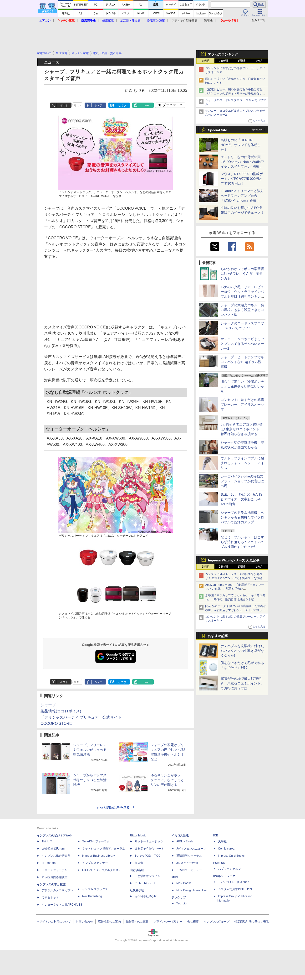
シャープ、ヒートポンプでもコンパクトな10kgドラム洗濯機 (242, 361)
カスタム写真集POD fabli (235, 889)
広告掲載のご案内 (109, 921)
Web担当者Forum (53, 848)
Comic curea (226, 848)
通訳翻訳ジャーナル (189, 855)
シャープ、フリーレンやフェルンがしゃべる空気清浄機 (90, 749)
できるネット (50, 897)
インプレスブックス (95, 889)
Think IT (47, 841)
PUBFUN (219, 863)
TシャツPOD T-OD (148, 855)
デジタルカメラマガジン (57, 890)
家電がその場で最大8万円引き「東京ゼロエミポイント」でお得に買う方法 (242, 683)
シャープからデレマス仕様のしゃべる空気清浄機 (90, 780)
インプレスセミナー (95, 863)
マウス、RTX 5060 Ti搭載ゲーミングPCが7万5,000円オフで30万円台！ (242, 178)
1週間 (241, 60)
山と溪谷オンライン (147, 876)
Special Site (217, 130)
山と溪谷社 (137, 870)
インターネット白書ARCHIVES (62, 904)
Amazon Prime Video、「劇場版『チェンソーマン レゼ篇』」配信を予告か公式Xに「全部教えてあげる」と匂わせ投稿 (234, 589)
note (146, 105)
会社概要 (193, 921)
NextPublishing (92, 896)
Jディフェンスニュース (191, 848)
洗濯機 (208, 20)
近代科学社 (137, 890)
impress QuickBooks (231, 855)
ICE (215, 835)
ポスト (64, 105)
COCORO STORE (56, 723)
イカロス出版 (180, 835)
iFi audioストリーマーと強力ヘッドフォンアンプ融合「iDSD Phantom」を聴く (242, 195)
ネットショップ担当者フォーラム (103, 848)
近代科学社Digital (146, 896)
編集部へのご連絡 (137, 921)
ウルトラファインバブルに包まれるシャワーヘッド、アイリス (242, 463)
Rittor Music (138, 835)
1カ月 (259, 60)
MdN (175, 877)
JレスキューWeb (187, 863)
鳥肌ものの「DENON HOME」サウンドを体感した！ (241, 144)
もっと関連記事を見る (113, 807)
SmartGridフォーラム (96, 841)
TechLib (181, 903)
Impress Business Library (98, 855)
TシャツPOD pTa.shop (233, 882)
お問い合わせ (84, 921)
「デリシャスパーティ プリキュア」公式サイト (81, 717)
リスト (78, 105)
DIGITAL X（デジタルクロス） (101, 870)
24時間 (223, 60)
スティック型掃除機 (184, 20)
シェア (98, 105)
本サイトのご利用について (53, 921)
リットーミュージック (149, 841)
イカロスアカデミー (189, 870)
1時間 (205, 60)
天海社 (222, 841)
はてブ (122, 105)
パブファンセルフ (229, 869)
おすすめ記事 (218, 636)
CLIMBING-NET (145, 883)
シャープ (48, 705)
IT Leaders (49, 863)
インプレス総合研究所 (56, 855)
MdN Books (183, 883)
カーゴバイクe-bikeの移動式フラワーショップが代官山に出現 (242, 481)
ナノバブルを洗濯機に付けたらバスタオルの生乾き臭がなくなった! (242, 650)
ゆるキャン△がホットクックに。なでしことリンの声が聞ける (167, 780)
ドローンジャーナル (54, 870)
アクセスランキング (223, 54)
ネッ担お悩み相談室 (54, 877)
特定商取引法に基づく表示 (251, 921)
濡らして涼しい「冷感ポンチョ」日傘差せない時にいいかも (242, 386)
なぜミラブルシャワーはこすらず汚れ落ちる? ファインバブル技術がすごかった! (242, 542)
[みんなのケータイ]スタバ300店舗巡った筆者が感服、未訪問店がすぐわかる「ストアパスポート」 (235, 610)
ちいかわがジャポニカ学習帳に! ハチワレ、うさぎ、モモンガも (242, 273)
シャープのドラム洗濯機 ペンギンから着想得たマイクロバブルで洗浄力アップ (242, 517)
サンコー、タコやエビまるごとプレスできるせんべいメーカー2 (242, 343)
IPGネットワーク (224, 876)
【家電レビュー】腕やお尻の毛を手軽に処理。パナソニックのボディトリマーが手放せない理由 (235, 93)
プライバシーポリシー (168, 921)
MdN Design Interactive (191, 890)
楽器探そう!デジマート (149, 848)
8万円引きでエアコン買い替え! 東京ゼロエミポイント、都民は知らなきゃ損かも (242, 429)
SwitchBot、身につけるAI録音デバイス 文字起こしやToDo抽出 (241, 499)
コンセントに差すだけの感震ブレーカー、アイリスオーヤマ (242, 404)
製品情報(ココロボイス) (61, 711)
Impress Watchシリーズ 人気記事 (233, 560)
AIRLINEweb (184, 841)
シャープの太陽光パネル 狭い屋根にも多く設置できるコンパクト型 (242, 309)
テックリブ (179, 897)
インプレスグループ (216, 921)
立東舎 (139, 863)
